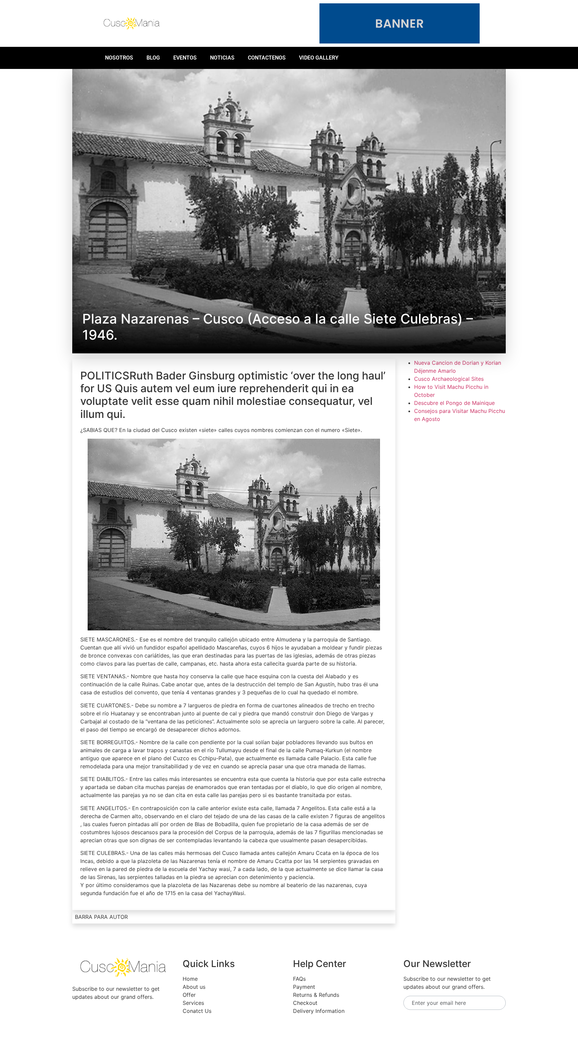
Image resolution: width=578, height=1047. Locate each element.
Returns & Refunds (316, 994)
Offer (189, 994)
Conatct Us (197, 1011)
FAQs (299, 978)
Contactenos (267, 58)
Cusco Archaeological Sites (449, 378)
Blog (153, 58)
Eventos (185, 58)
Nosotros (119, 58)
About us (194, 986)
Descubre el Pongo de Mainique (454, 403)
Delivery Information (319, 1011)
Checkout (305, 1002)
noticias (222, 58)
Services (193, 1002)
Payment (304, 986)
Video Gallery (319, 58)
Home (190, 978)
